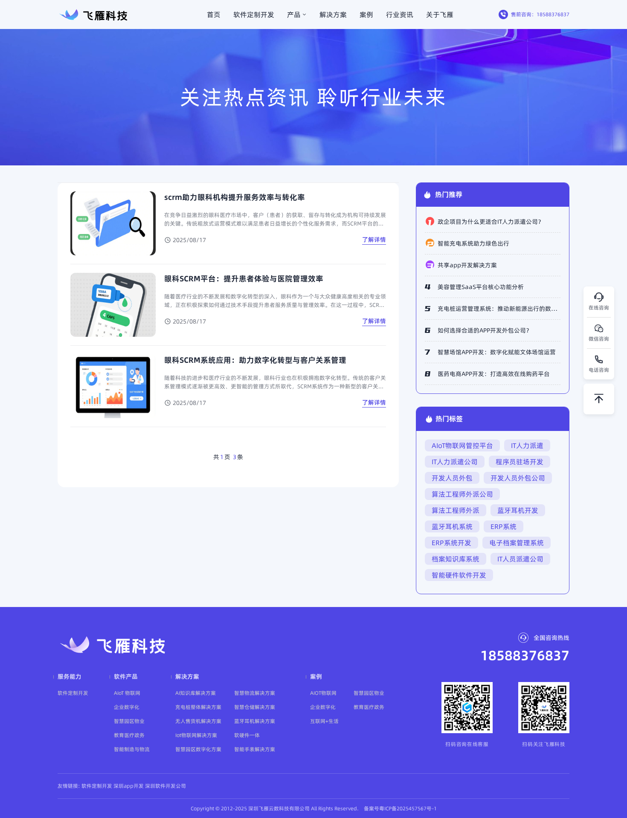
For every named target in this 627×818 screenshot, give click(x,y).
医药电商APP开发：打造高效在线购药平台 (494, 374)
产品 (294, 14)
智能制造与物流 (132, 749)
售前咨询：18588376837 (540, 14)
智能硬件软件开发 (459, 575)
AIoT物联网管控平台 (462, 445)
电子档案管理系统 (516, 542)
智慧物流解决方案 (254, 693)
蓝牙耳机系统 (452, 526)
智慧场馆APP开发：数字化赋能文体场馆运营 (497, 352)
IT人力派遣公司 (455, 461)
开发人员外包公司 (518, 478)
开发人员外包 (452, 478)
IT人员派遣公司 (520, 559)
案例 (366, 14)
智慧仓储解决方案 (254, 707)
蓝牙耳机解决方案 (254, 721)
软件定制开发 (253, 14)
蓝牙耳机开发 (517, 510)
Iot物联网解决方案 (196, 735)
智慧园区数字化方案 (198, 749)
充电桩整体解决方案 (198, 707)
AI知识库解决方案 (195, 693)
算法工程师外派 (455, 510)
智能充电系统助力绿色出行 (473, 243)
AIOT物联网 (323, 693)
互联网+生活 (324, 721)
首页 (214, 14)
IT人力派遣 (527, 445)
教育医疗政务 (129, 735)
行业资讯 (399, 14)
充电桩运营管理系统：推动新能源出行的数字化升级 (499, 308)
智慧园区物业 (129, 721)
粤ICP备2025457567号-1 (408, 808)
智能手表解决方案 (254, 749)
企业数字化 (126, 707)
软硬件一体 (247, 735)
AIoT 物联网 (127, 693)
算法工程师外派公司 (462, 494)
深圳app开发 (128, 785)
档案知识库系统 (455, 559)
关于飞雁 (439, 14)
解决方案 (333, 14)
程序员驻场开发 (519, 461)
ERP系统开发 (451, 542)
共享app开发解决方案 (467, 265)
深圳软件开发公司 (165, 785)
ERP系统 (504, 526)
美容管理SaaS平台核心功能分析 (481, 287)
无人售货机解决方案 (198, 721)
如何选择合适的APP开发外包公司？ (485, 330)
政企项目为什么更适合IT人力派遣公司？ (491, 221)
